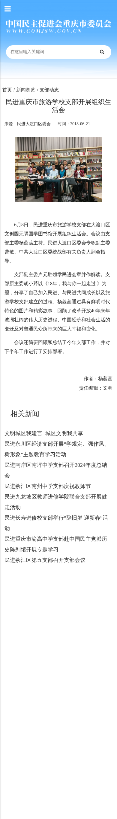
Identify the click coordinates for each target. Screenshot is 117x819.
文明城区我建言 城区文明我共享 (43, 433)
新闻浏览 (25, 89)
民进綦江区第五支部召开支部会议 (45, 560)
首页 (7, 89)
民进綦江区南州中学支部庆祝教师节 (47, 486)
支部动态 (49, 89)
